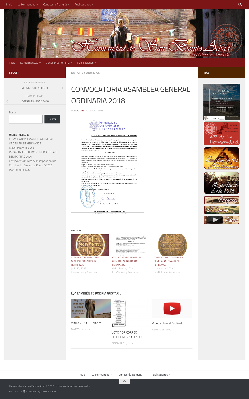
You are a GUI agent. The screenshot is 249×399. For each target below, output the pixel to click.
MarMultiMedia (48, 391)
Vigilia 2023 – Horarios (86, 323)
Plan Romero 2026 (19, 169)
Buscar (13, 112)
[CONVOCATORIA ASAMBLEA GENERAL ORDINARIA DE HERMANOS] (90, 245)
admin (80, 110)
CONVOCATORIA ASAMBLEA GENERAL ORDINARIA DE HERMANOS (85, 261)
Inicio (9, 4)
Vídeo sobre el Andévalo (168, 323)
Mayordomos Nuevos (21, 148)
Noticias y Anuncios (85, 72)
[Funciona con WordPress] (24, 391)
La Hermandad (26, 4)
